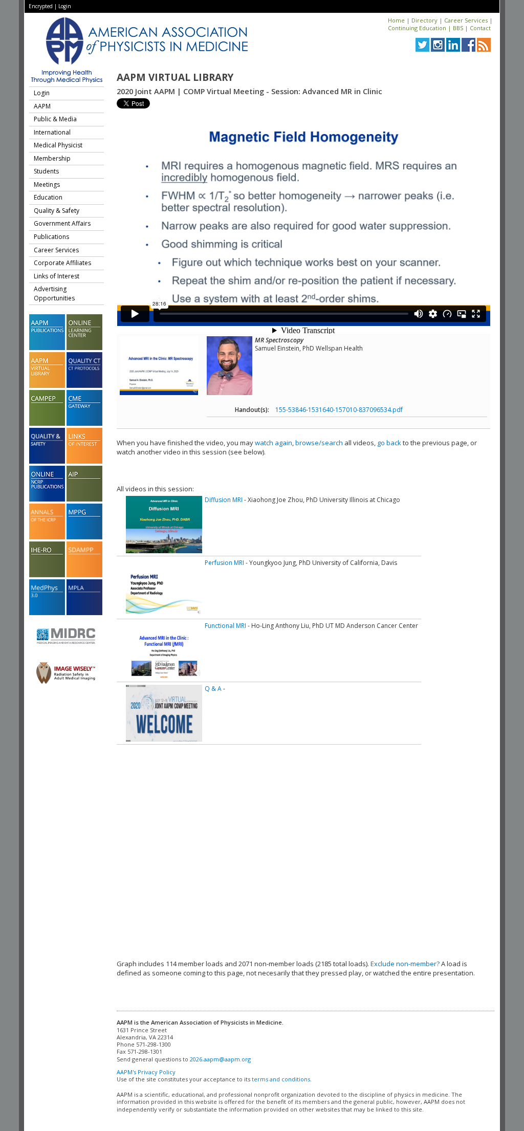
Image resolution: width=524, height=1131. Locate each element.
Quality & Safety (56, 210)
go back (389, 442)
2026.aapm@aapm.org (220, 1059)
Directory (424, 20)
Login (64, 6)
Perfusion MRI (224, 562)
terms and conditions (281, 1079)
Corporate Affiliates (62, 262)
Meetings (47, 184)
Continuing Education (417, 28)
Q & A (213, 688)
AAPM (42, 106)
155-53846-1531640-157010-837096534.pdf (339, 409)
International (52, 132)
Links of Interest (56, 276)
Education (48, 197)
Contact (480, 28)
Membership (52, 158)
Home (396, 20)
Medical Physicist (58, 145)
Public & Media (55, 119)
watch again (273, 442)
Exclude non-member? (405, 963)
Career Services (466, 20)
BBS (458, 28)
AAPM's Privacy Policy (146, 1072)
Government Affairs (62, 223)
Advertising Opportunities (54, 293)
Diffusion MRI (224, 499)
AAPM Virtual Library (175, 77)
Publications (51, 236)
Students (46, 171)
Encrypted (41, 6)
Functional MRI (225, 625)
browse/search (319, 442)
